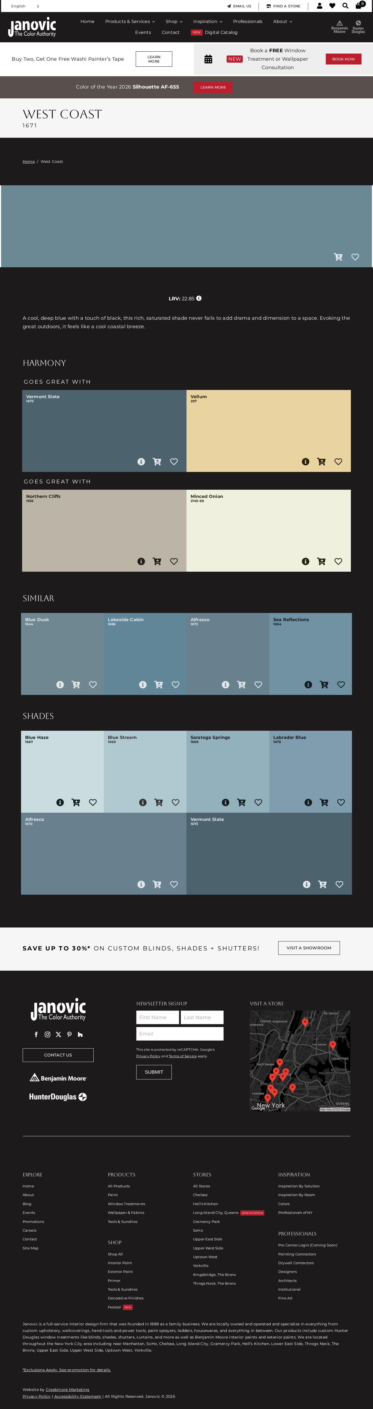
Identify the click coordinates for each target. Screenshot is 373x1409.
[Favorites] (332, 6)
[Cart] (358, 6)
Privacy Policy (148, 1056)
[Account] (319, 6)
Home (29, 161)
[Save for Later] (355, 257)
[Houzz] (80, 1034)
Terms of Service (183, 1056)
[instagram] (47, 1034)
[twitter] (58, 1034)
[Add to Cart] (338, 257)
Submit (154, 1072)
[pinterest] (69, 1034)
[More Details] (141, 461)
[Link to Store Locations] (300, 1061)
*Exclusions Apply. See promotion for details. (67, 1369)
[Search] (345, 6)
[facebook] (36, 1034)
